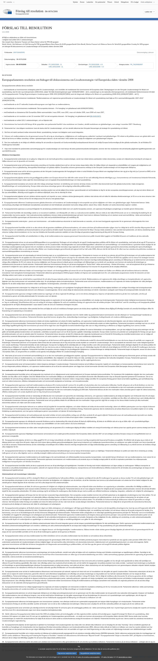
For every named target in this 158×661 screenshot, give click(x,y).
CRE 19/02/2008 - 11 (56, 67)
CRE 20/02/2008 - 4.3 (96, 67)
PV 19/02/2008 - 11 (55, 64)
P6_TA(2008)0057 (136, 64)
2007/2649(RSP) (19, 52)
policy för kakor (108, 657)
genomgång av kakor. (125, 657)
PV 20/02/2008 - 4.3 (96, 64)
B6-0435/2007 (95, 116)
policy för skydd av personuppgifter (89, 657)
